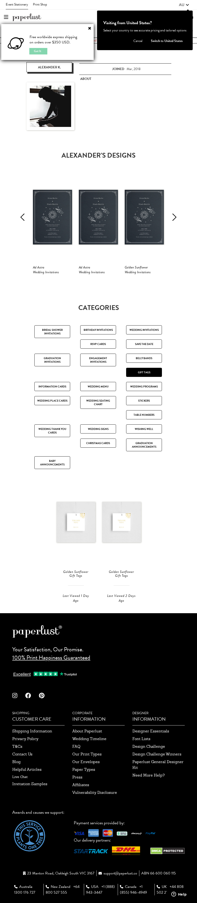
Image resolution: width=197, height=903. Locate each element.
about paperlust (87, 731)
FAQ (76, 746)
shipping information (32, 731)
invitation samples (29, 783)
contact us (22, 754)
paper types (83, 769)
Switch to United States (167, 40)
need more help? (148, 775)
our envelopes (86, 761)
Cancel (137, 40)
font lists (141, 738)
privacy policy (25, 738)
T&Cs (17, 746)
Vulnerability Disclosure (94, 792)
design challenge (148, 746)
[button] (184, 4)
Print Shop (40, 4)
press (77, 777)
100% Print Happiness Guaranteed (51, 657)
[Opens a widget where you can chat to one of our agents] (179, 895)
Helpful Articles (27, 769)
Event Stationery (17, 4)
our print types (87, 754)
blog (16, 761)
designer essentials (150, 731)
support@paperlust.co (120, 873)
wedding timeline (89, 738)
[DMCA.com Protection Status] (167, 850)
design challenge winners (156, 754)
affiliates (80, 784)
